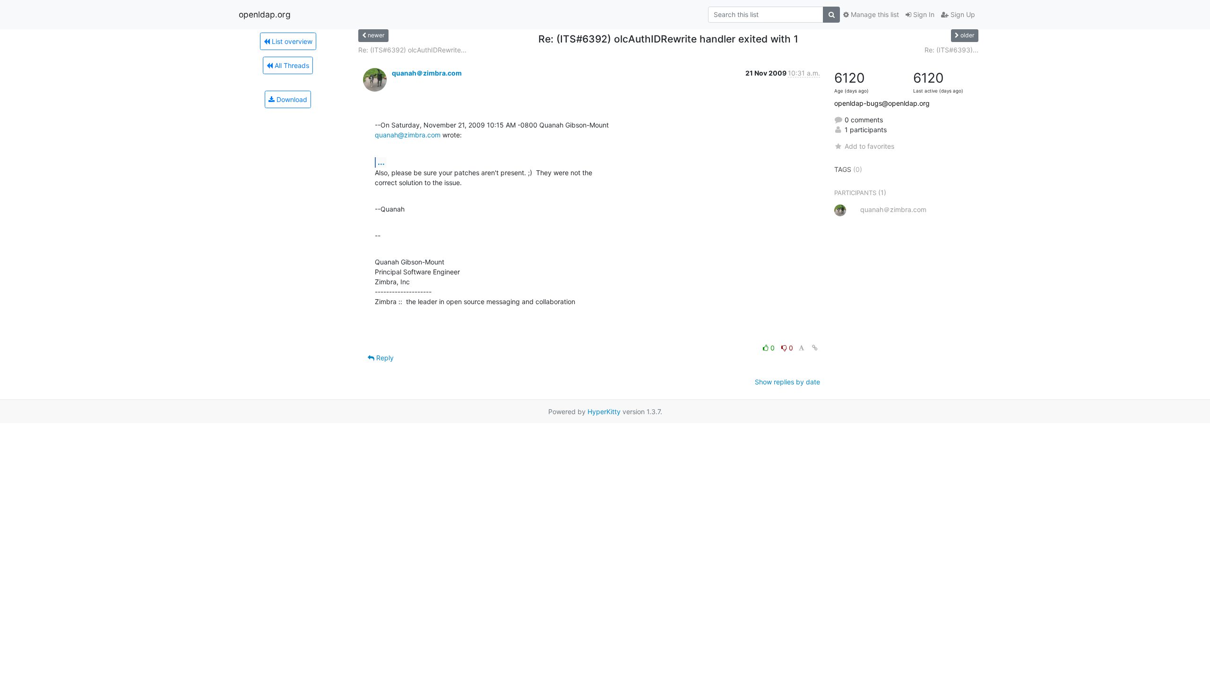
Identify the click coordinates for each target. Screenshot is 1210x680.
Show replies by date (787, 382)
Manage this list (874, 14)
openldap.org (265, 14)
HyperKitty (604, 412)
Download (291, 99)
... (381, 162)
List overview (291, 41)
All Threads (291, 65)
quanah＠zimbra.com (427, 73)
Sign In (922, 14)
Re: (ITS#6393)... (951, 50)
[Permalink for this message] (815, 348)
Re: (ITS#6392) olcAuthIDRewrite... (412, 50)
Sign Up (962, 14)
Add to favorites (869, 146)
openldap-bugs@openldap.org (882, 103)
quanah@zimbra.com (408, 135)
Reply (384, 358)
